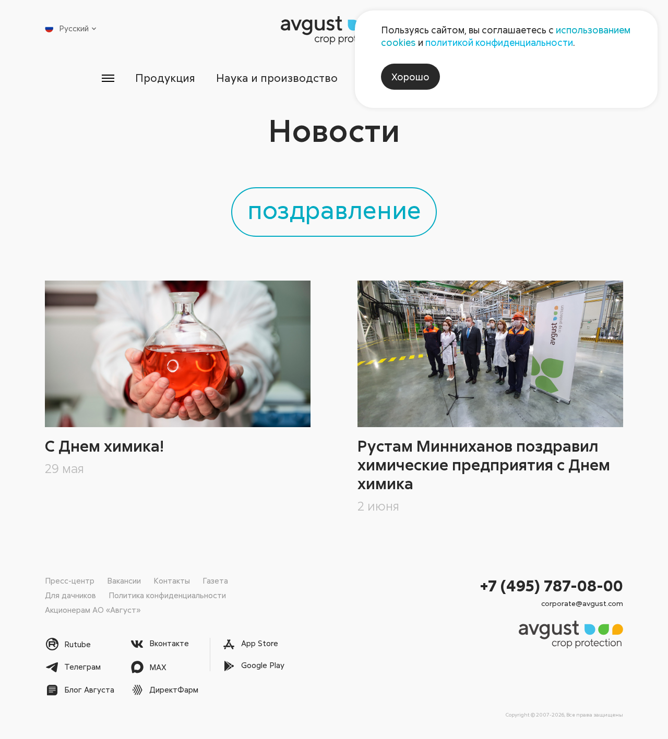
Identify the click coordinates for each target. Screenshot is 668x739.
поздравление (334, 209)
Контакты (171, 580)
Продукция (165, 77)
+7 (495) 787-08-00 (551, 585)
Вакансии (124, 580)
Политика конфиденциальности (167, 595)
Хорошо (410, 76)
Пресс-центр (69, 580)
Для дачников (70, 595)
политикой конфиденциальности (499, 42)
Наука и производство (277, 77)
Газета (215, 580)
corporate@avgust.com (582, 603)
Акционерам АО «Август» (92, 609)
